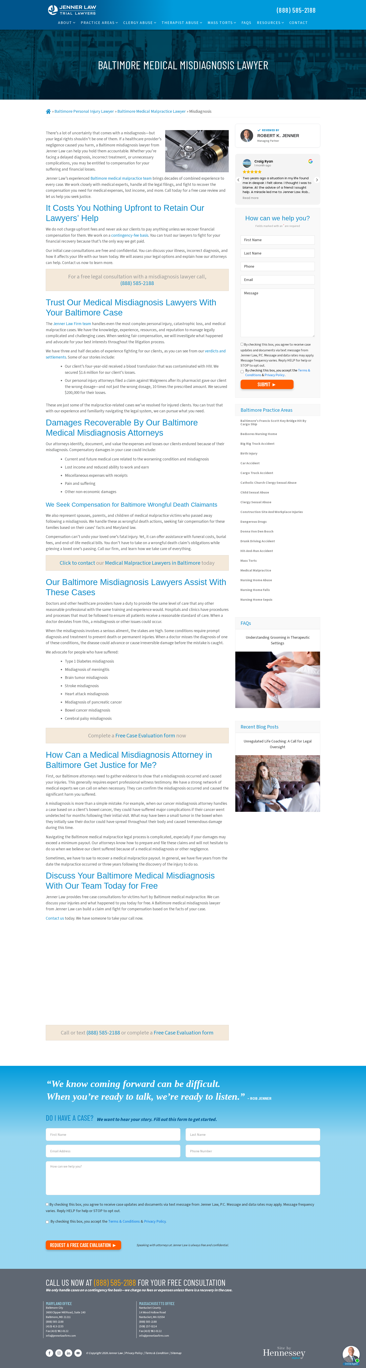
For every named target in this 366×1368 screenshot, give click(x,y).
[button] (317, 180)
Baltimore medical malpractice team (121, 178)
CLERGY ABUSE (138, 22)
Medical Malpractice (255, 570)
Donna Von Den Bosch (256, 531)
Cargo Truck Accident (256, 473)
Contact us (55, 918)
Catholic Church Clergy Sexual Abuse (268, 482)
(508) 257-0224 (148, 1326)
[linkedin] (68, 1353)
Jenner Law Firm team (72, 323)
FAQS (246, 22)
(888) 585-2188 (296, 10)
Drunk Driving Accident (257, 541)
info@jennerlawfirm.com (61, 1336)
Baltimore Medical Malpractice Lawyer (151, 111)
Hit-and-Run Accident (256, 551)
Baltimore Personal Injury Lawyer (84, 111)
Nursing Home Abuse (256, 580)
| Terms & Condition (156, 1353)
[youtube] (78, 1353)
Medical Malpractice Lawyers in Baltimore (152, 562)
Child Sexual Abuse (254, 492)
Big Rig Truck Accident (257, 443)
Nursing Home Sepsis (256, 599)
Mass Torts (220, 22)
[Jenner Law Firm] (72, 10)
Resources (269, 22)
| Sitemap (175, 1353)
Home (48, 111)
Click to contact (77, 562)
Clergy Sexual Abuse (255, 502)
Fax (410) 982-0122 (57, 1331)
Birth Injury (248, 453)
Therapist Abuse (180, 22)
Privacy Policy (275, 375)
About (65, 22)
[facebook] (49, 1353)
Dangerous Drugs (253, 521)
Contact (298, 22)
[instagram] (59, 1353)
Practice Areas (98, 22)
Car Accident (250, 463)
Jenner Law (115, 1353)
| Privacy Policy (133, 1353)
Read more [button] (239, 198)
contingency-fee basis (129, 235)
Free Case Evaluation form (145, 735)
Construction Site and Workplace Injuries (271, 512)
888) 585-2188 (55, 1322)
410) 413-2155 (55, 1326)
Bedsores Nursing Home (258, 434)
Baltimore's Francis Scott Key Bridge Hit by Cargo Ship (273, 422)
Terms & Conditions (124, 1221)
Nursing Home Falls (255, 590)
